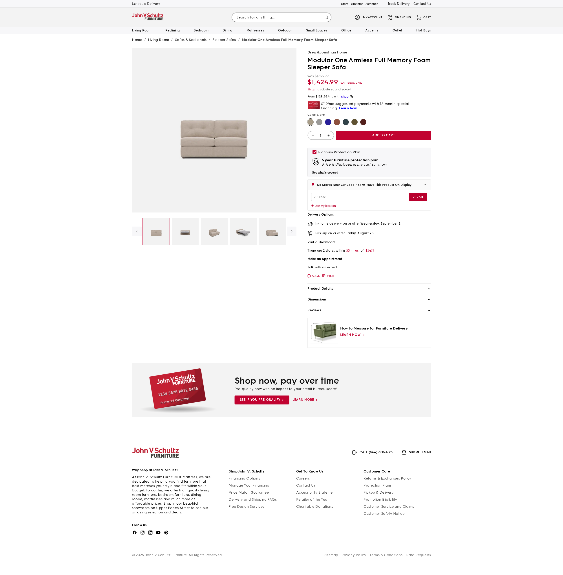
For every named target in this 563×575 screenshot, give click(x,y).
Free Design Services (246, 506)
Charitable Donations (314, 506)
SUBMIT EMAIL (420, 452)
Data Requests (418, 555)
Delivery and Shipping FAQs (253, 499)
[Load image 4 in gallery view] (243, 231)
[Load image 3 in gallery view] (214, 231)
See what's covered (325, 172)
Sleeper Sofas (224, 40)
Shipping (313, 89)
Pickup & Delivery (379, 492)
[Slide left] (137, 231)
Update (418, 197)
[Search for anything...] (326, 17)
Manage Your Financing (249, 485)
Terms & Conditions (385, 555)
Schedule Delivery (146, 4)
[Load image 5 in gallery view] (272, 231)
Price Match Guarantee (249, 492)
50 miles (352, 251)
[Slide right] (291, 231)
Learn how (350, 335)
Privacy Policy (354, 555)
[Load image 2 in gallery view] (185, 231)
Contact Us (422, 4)
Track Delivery (399, 4)
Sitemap (331, 555)
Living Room (158, 40)
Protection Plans (378, 485)
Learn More (303, 400)
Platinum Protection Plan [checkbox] (339, 152)
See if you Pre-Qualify (260, 400)
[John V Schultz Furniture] (147, 17)
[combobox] (281, 17)
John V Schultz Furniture (166, 555)
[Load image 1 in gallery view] (156, 231)
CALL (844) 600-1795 (376, 452)
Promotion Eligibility (380, 499)
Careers (303, 478)
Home (137, 40)
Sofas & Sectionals (191, 40)
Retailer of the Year (312, 499)
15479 (370, 251)
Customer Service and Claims (389, 506)
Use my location (325, 206)
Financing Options (244, 478)
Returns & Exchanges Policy (387, 478)
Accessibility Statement (316, 492)
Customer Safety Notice (384, 513)
